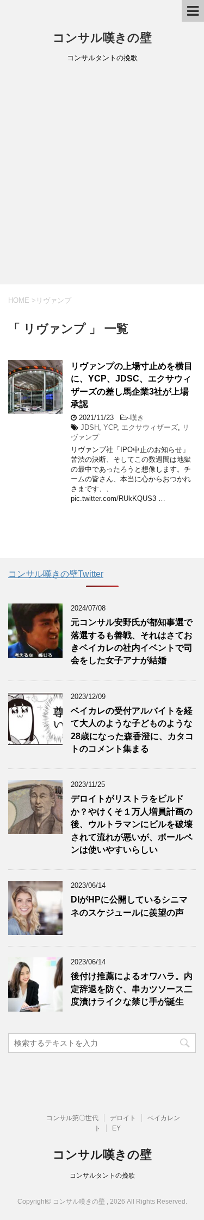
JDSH (90, 427)
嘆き (137, 418)
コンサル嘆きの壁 (102, 38)
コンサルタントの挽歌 (102, 1175)
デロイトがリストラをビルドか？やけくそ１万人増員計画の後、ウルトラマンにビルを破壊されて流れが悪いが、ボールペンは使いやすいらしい (132, 824)
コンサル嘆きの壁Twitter (55, 574)
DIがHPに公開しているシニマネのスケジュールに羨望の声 (129, 906)
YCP (110, 427)
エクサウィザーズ (149, 427)
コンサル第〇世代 (72, 1118)
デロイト (123, 1118)
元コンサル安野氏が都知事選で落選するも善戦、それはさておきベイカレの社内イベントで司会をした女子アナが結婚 (132, 641)
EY (116, 1128)
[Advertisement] (102, 177)
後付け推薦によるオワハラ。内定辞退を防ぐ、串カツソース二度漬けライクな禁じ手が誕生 (132, 988)
